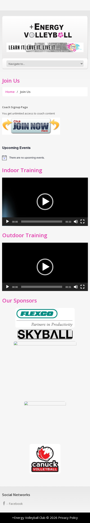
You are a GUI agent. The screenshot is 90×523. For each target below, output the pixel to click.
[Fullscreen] (82, 221)
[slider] (41, 221)
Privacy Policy (68, 517)
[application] (45, 202)
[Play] (7, 221)
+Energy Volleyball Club (28, 517)
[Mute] (76, 221)
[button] (45, 201)
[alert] (45, 157)
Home (10, 92)
